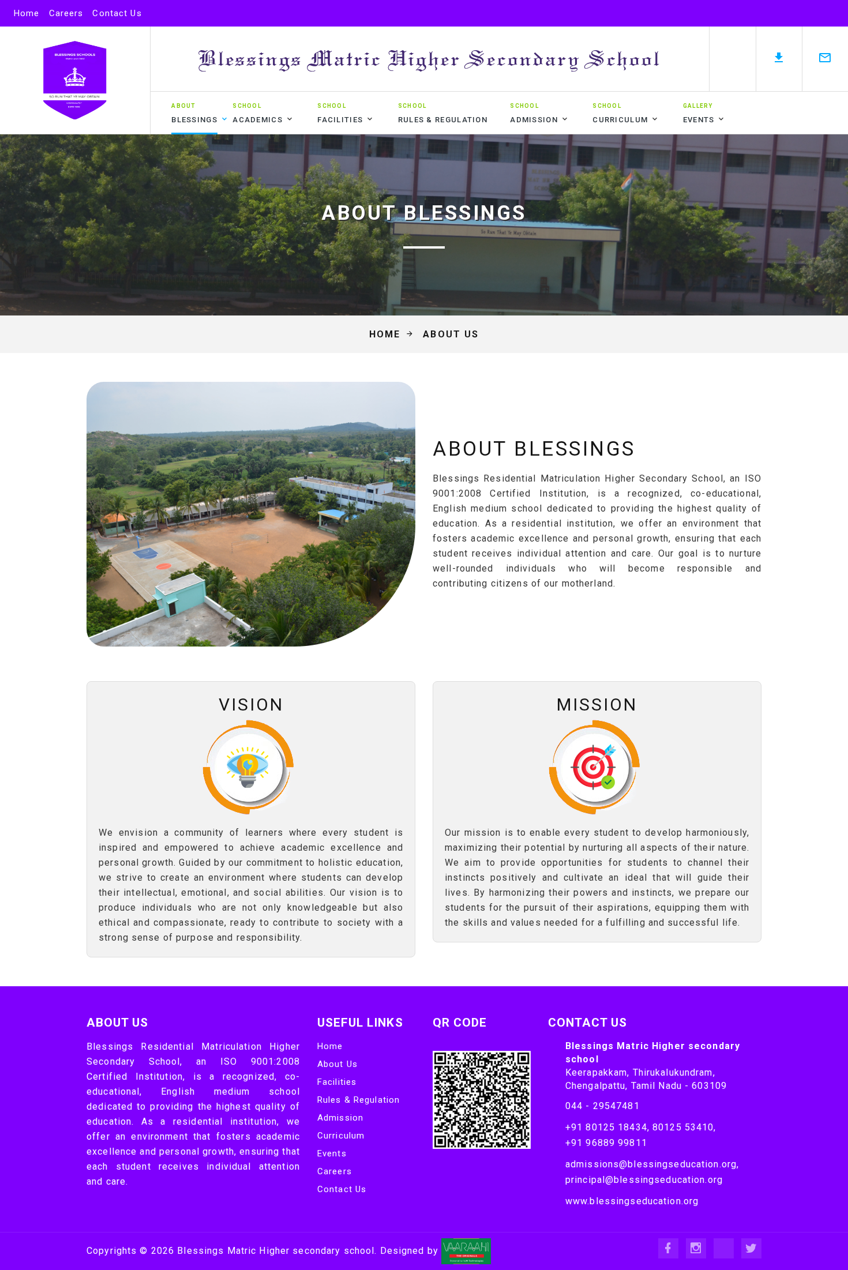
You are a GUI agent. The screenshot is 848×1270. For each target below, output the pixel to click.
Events (699, 113)
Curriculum (620, 113)
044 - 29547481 (602, 1105)
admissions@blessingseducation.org (651, 1164)
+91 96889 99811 (606, 1142)
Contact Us (116, 13)
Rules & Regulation (442, 113)
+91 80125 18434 (606, 1127)
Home (27, 13)
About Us (337, 1064)
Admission (534, 113)
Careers (66, 13)
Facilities (340, 113)
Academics (257, 113)
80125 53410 (683, 1127)
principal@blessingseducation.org (644, 1179)
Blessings (194, 113)
